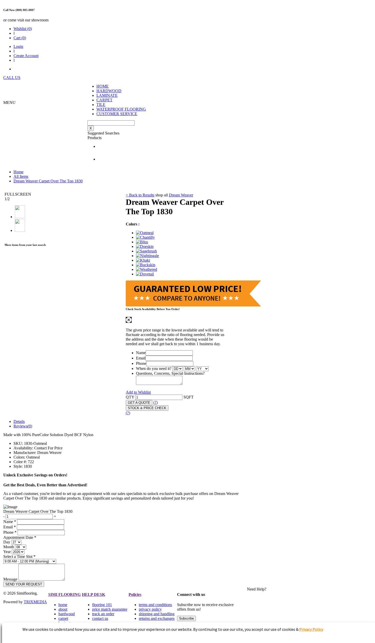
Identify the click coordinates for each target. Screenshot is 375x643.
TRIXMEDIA (35, 602)
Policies (135, 594)
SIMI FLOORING (64, 594)
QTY (130, 397)
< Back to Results (140, 195)
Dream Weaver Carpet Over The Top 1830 (48, 181)
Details (19, 421)
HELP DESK (93, 594)
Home (18, 172)
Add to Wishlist (138, 392)
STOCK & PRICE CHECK (147, 408)
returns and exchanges (156, 618)
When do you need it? (153, 368)
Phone (141, 363)
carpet (63, 618)
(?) (155, 402)
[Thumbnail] (145, 233)
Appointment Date (19, 537)
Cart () (20, 38)
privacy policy (150, 609)
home (62, 604)
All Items (21, 176)
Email (140, 358)
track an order (103, 614)
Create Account (26, 55)
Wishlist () (23, 28)
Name (141, 353)
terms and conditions (155, 604)
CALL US (11, 77)
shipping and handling (156, 614)
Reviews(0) (23, 426)
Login (18, 46)
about (62, 609)
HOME (102, 86)
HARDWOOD (108, 91)
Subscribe (186, 618)
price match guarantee (109, 609)
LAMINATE (107, 95)
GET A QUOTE (139, 403)
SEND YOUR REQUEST (23, 584)
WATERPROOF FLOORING (121, 109)
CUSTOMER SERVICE (116, 114)
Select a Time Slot (19, 556)
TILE (100, 104)
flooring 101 (102, 604)
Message (10, 579)
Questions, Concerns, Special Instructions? (170, 373)
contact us (100, 618)
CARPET (104, 100)
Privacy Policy (311, 629)
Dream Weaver (181, 195)
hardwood (66, 614)
